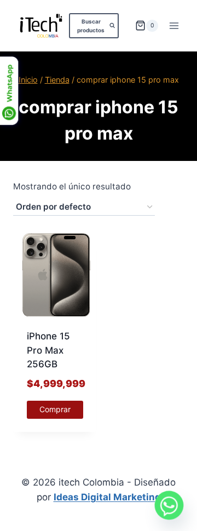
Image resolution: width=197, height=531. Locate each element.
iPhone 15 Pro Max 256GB (48, 350)
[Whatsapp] (169, 505)
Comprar (55, 409)
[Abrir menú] (174, 25)
